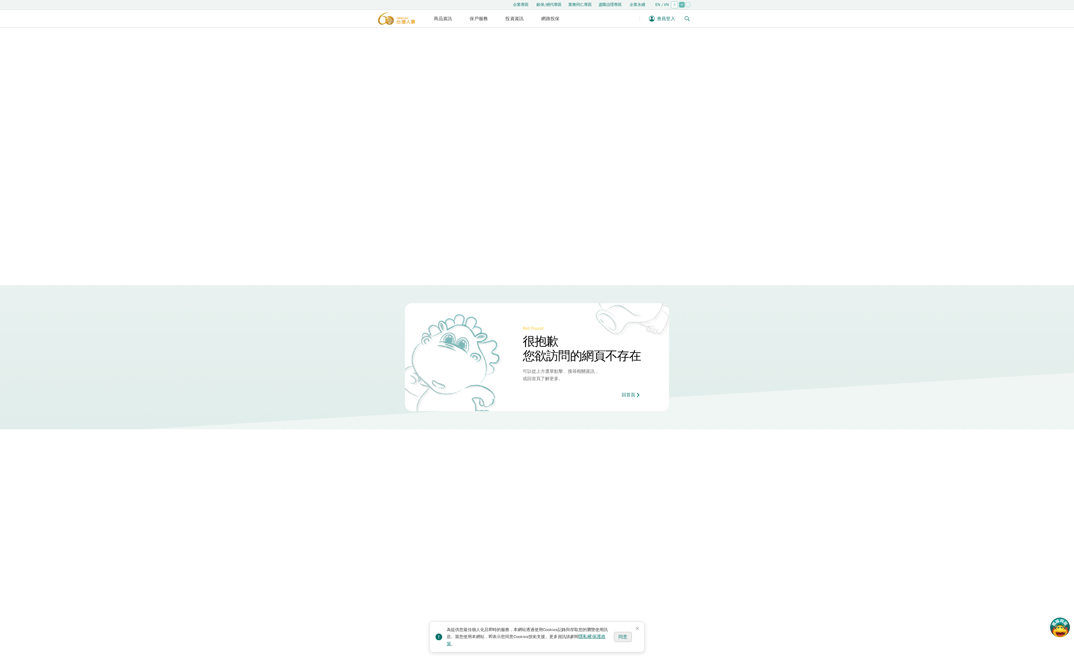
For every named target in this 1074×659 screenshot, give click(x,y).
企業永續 (637, 4)
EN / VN (662, 4)
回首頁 (628, 395)
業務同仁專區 (580, 4)
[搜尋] (687, 19)
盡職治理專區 (610, 4)
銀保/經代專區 (549, 4)
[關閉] (637, 628)
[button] (443, 18)
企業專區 (521, 4)
